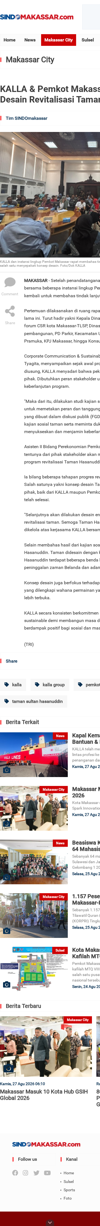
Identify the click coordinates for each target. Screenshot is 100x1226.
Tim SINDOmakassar (26, 118)
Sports (69, 1190)
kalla (16, 684)
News (30, 40)
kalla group (53, 684)
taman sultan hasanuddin (37, 701)
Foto (68, 1198)
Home (10, 40)
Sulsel (88, 40)
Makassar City (58, 40)
